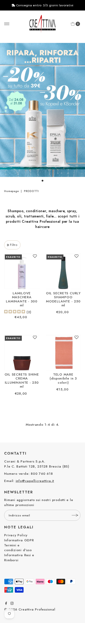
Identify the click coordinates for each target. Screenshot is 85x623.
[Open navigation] (6, 23)
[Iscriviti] (75, 515)
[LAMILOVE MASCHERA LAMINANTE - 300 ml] (21, 271)
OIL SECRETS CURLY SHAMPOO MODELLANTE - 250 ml (63, 299)
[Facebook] (6, 603)
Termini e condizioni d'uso (18, 548)
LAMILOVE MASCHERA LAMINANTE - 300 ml (21, 299)
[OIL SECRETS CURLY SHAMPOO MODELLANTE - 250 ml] (63, 271)
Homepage (11, 191)
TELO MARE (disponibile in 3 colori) (63, 378)
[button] (35, 257)
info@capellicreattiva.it (35, 480)
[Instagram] (12, 603)
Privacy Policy (15, 535)
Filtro (14, 244)
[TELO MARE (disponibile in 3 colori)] (63, 352)
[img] (14, 312)
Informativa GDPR (19, 540)
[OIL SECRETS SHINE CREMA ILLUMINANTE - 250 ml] (21, 352)
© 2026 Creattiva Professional (29, 609)
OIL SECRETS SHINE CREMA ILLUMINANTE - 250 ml (22, 380)
